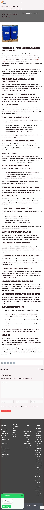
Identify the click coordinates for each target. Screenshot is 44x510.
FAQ (13, 428)
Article (11, 9)
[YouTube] (35, 505)
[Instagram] (33, 505)
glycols (6, 53)
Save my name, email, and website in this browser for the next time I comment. (21, 406)
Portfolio (14, 424)
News (13, 432)
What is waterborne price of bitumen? (27, 431)
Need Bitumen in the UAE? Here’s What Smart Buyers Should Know (38, 452)
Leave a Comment (5, 9)
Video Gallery (15, 426)
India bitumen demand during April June (27, 445)
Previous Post (4, 369)
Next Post (41, 369)
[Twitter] (29, 505)
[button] (22, 3)
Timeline (14, 430)
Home (24, 13)
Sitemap (14, 436)
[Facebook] (27, 505)
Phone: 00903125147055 (5, 454)
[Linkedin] (31, 505)
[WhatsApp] (36, 505)
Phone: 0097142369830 (5, 439)
